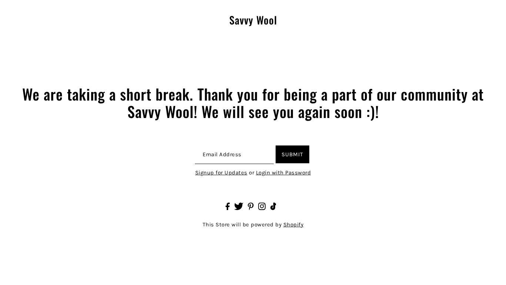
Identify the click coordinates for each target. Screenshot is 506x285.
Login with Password (283, 172)
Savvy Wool (253, 20)
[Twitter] (238, 206)
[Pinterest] (251, 206)
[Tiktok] (273, 206)
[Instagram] (262, 206)
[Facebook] (228, 206)
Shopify (293, 224)
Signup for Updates (221, 172)
